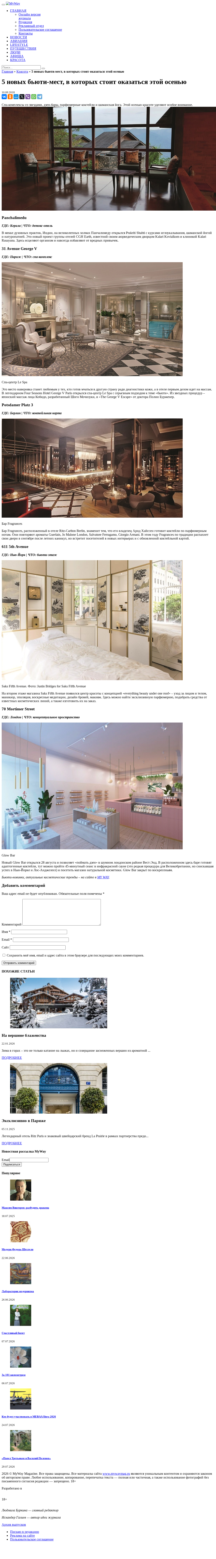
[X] (21, 96)
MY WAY (103, 877)
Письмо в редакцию (24, 1532)
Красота (22, 71)
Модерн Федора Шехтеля (17, 1249)
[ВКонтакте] (4, 96)
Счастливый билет (13, 1333)
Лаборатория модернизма (18, 1291)
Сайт (5, 947)
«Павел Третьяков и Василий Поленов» (26, 1458)
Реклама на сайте (22, 1535)
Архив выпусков (14, 1524)
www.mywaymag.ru (116, 1473)
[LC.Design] (12, 1492)
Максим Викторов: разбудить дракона (25, 1207)
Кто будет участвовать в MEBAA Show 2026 (29, 1416)
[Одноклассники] (10, 96)
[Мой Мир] (16, 96)
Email (7, 939)
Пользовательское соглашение (32, 1539)
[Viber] (27, 96)
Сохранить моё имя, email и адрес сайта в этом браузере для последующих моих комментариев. (75, 955)
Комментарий (12, 924)
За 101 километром (14, 1374)
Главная (7, 71)
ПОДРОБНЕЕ (12, 1057)
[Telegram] (39, 96)
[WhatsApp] (33, 96)
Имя (6, 932)
